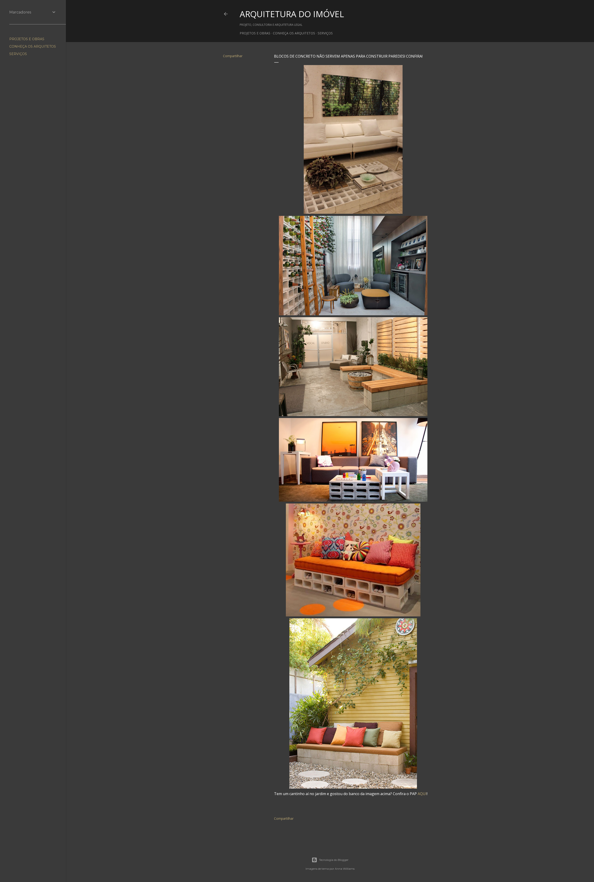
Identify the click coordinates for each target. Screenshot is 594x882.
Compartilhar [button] (232, 56)
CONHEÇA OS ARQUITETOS (294, 33)
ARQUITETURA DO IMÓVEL (292, 14)
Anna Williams (345, 868)
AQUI (422, 793)
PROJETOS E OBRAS (255, 33)
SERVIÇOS (325, 33)
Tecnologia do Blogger (334, 860)
